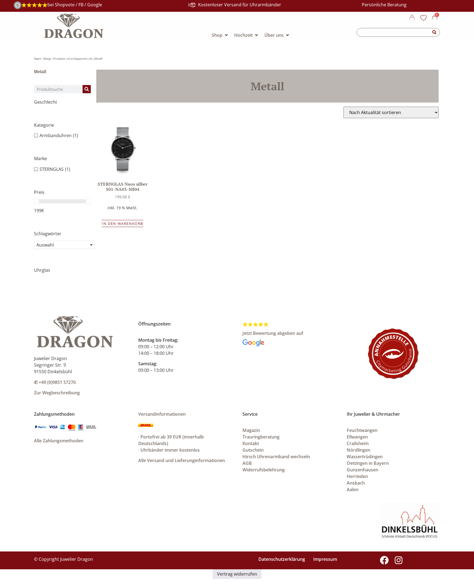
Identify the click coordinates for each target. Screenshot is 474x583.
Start (37, 58)
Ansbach (356, 483)
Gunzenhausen (362, 470)
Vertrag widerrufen (237, 574)
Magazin (251, 430)
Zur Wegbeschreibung (57, 393)
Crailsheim (358, 443)
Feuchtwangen (362, 430)
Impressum (325, 559)
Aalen (353, 489)
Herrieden (357, 476)
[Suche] (434, 32)
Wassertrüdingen (365, 457)
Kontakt (250, 443)
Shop (47, 58)
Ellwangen (357, 437)
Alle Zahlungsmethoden (58, 441)
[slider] (36, 201)
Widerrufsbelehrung (263, 470)
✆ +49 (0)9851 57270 (55, 382)
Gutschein (253, 450)
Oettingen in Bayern (368, 463)
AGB (247, 463)
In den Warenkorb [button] (122, 223)
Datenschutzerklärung (281, 559)
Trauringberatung (261, 437)
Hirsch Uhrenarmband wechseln (276, 457)
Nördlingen (358, 450)
